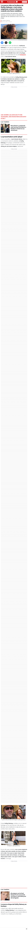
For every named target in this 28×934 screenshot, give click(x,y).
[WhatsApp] (10, 42)
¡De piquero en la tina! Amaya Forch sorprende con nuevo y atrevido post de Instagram (18, 896)
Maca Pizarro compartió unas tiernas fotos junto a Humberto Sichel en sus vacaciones (18, 128)
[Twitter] (6, 42)
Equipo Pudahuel (6, 20)
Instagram (23, 54)
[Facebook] (2, 42)
